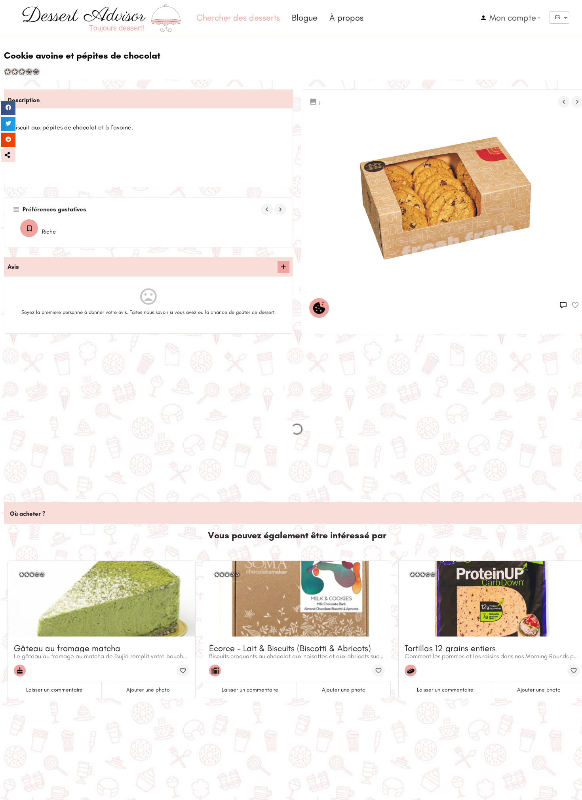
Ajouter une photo (148, 689)
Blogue (305, 17)
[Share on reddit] (8, 140)
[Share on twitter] (8, 124)
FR (557, 17)
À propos (346, 17)
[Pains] (412, 670)
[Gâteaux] (22, 670)
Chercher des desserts (238, 17)
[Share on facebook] (8, 108)
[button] (8, 155)
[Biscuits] (321, 308)
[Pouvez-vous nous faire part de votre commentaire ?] (283, 267)
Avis (13, 266)
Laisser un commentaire (54, 689)
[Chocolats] (217, 670)
